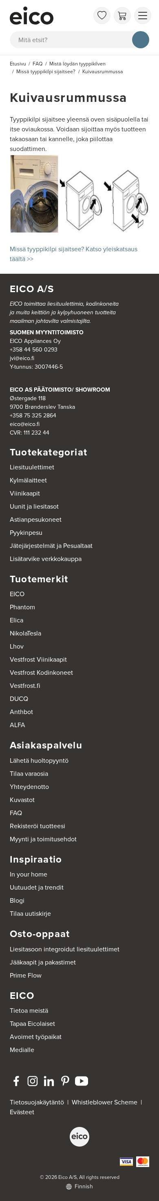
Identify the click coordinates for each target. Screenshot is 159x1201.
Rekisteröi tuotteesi (37, 826)
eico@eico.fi (25, 424)
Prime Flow (26, 975)
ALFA (17, 725)
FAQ (16, 813)
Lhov (17, 646)
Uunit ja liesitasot (34, 506)
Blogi (17, 900)
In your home (28, 874)
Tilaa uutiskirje (30, 913)
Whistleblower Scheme (104, 1102)
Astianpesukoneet (36, 519)
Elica (16, 620)
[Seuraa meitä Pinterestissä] (65, 1081)
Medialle (22, 1050)
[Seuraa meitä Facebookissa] (16, 1081)
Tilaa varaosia (29, 773)
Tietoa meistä (29, 1010)
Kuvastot (22, 799)
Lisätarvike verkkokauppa (46, 558)
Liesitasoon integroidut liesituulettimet (64, 949)
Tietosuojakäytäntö (37, 1102)
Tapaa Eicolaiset (32, 1023)
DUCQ (19, 698)
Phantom (22, 607)
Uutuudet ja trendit (37, 887)
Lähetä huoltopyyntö (39, 760)
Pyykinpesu (26, 532)
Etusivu (18, 64)
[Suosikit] (101, 15)
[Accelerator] (49, 16)
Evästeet (22, 1112)
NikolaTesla (25, 633)
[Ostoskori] (122, 15)
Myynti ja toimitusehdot (43, 839)
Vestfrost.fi (25, 685)
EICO (17, 594)
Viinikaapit (25, 493)
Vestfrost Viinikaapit (38, 659)
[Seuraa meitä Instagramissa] (32, 1081)
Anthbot (21, 712)
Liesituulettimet (32, 467)
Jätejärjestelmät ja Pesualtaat (51, 545)
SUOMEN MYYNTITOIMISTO (47, 332)
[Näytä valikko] (142, 15)
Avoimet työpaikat (36, 1036)
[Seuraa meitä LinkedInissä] (48, 1081)
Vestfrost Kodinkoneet (41, 672)
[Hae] (140, 39)
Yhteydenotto (29, 786)
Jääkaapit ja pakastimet (43, 962)
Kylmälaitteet (28, 480)
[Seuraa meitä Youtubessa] (81, 1081)
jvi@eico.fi (22, 358)
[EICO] (79, 1137)
